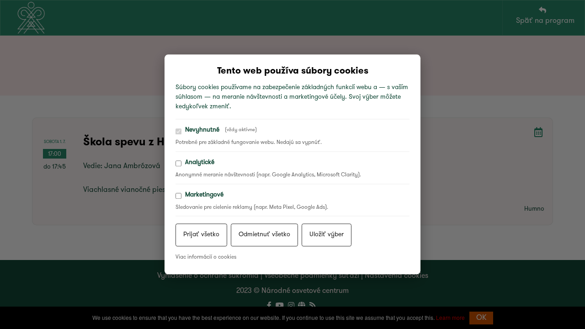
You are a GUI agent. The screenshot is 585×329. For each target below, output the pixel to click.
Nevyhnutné (221, 130)
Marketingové (204, 194)
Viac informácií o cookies (206, 257)
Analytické (199, 162)
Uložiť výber (326, 235)
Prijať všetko (201, 235)
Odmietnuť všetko (264, 235)
